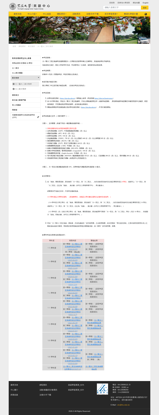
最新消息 (18, 14)
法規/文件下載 (92, 14)
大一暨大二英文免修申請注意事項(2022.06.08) (73, 303)
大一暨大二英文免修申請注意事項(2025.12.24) (73, 265)
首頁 (14, 46)
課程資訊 (61, 14)
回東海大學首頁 (124, 3)
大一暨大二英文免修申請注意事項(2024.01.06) (73, 274)
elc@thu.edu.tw (123, 405)
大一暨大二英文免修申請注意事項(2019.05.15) (73, 352)
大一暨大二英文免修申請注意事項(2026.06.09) (73, 246)
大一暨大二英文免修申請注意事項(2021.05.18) (73, 320)
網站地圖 (136, 3)
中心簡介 (14, 390)
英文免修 (31, 46)
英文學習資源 (111, 14)
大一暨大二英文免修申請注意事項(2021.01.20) (73, 344)
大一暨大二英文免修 (23, 84)
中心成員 (47, 14)
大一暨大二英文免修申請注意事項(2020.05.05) (73, 336)
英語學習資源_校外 (76, 390)
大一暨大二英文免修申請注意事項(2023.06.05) (73, 290)
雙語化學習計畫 (131, 14)
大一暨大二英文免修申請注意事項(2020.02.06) (73, 361)
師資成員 (14, 395)
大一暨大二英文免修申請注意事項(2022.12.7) (73, 312)
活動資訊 (76, 14)
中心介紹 (32, 14)
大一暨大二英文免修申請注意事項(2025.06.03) (73, 257)
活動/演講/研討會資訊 (48, 390)
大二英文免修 (20, 89)
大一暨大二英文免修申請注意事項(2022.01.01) (73, 328)
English (145, 3)
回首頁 (112, 3)
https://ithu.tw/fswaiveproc (104, 98)
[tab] (25, 58)
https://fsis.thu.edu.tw (67, 98)
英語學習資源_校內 (76, 385)
